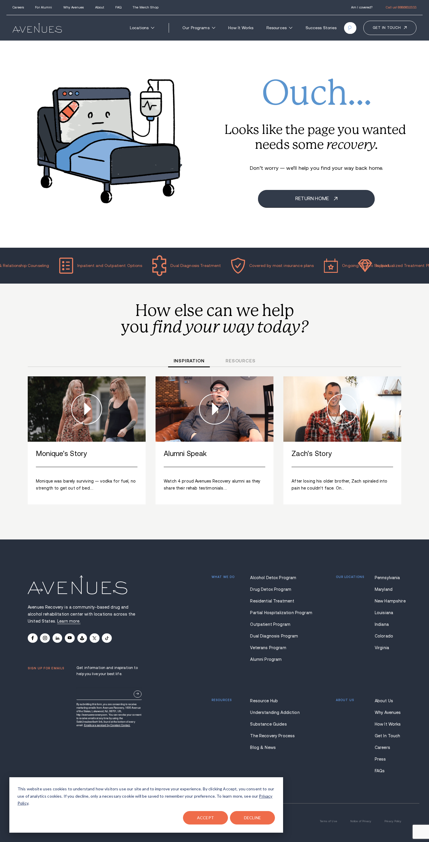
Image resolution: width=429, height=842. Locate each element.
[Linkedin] (57, 638)
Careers (18, 7)
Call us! (401, 7)
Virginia (382, 647)
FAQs (380, 770)
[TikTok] (107, 638)
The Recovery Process (272, 735)
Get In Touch (387, 735)
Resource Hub (264, 700)
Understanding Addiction (273, 712)
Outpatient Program (270, 624)
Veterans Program (268, 647)
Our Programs (196, 28)
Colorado (384, 636)
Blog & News (263, 747)
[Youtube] (70, 638)
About (99, 7)
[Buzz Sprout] (82, 638)
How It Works (240, 28)
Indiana (382, 624)
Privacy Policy (392, 821)
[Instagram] (45, 638)
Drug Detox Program (270, 589)
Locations (139, 28)
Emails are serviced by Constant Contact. (107, 725)
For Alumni (43, 7)
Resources (276, 28)
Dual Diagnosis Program (273, 636)
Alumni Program (266, 659)
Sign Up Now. (137, 694)
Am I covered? (361, 7)
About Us (384, 700)
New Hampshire (388, 601)
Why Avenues (73, 7)
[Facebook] (33, 638)
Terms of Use (328, 821)
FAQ (118, 7)
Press (380, 759)
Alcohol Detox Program (273, 577)
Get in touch (387, 28)
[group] (87, 440)
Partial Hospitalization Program (273, 612)
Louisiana (384, 612)
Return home (312, 198)
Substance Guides (268, 724)
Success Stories (321, 28)
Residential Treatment (272, 601)
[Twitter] (95, 638)
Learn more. (69, 621)
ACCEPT (205, 817)
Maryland (384, 589)
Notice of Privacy (360, 821)
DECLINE (252, 817)
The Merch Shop (145, 7)
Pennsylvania (387, 577)
